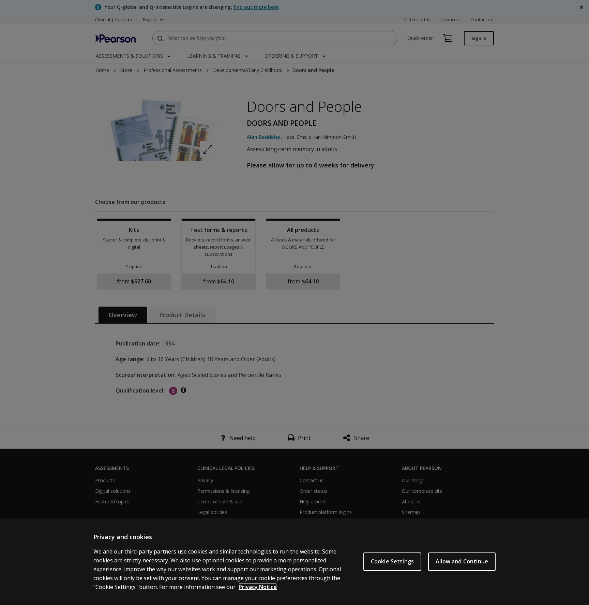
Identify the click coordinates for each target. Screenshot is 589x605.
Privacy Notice (258, 587)
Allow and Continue (462, 561)
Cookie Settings (392, 561)
